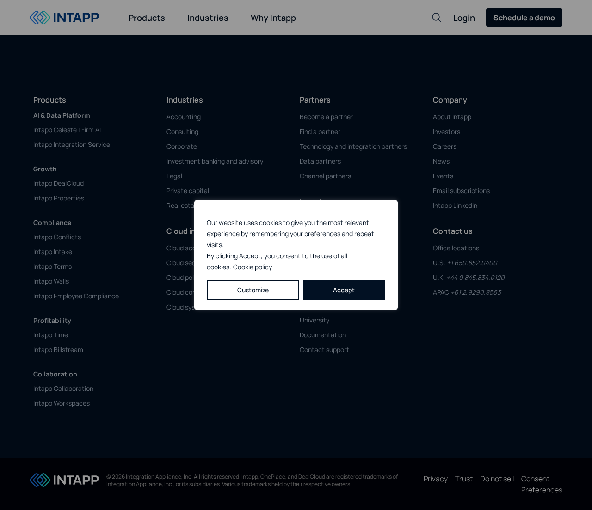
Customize (253, 289)
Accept (344, 289)
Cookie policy (252, 266)
